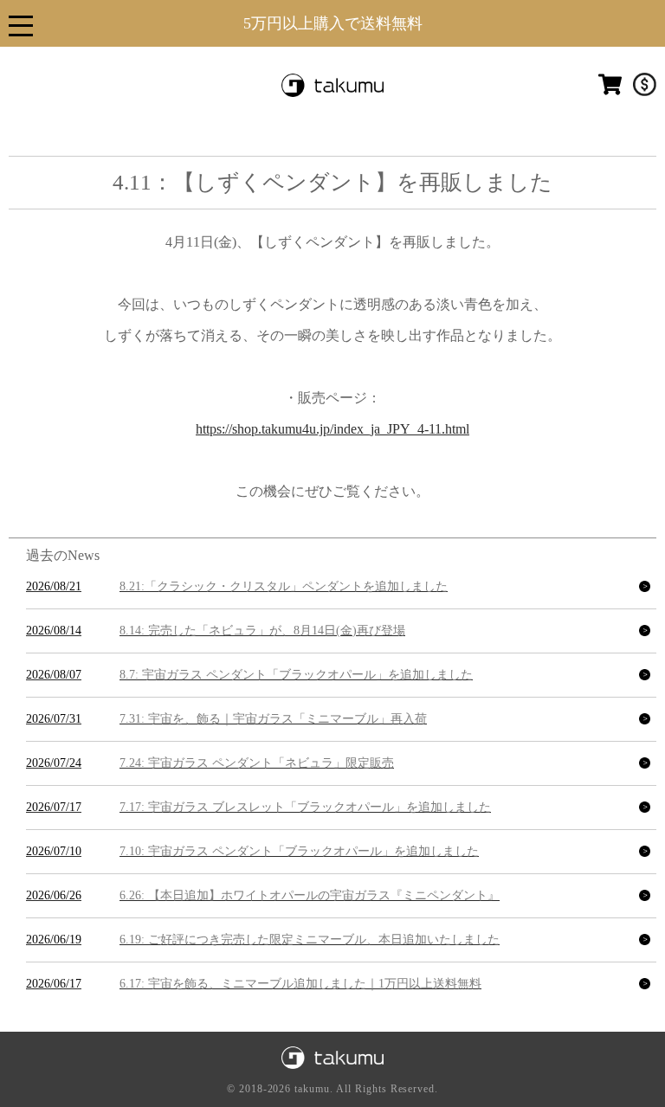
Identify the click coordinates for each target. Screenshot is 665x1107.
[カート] (610, 93)
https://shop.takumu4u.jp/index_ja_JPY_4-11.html (332, 429)
